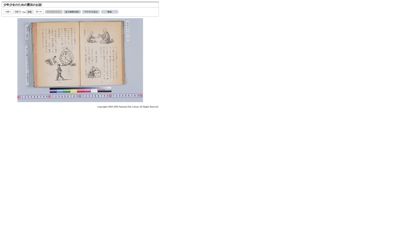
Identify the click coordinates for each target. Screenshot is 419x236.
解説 (109, 12)
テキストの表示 (91, 12)
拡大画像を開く (72, 12)
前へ (8, 12)
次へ (39, 12)
